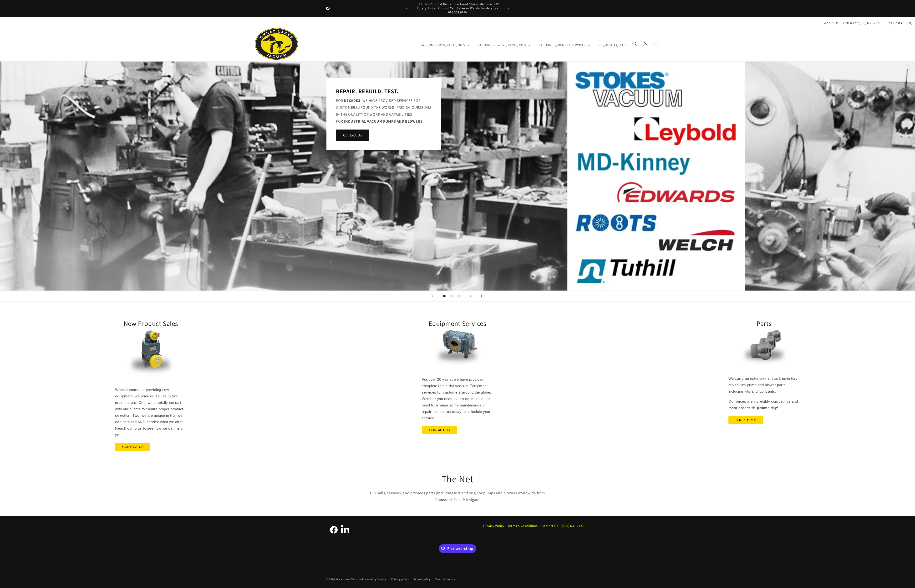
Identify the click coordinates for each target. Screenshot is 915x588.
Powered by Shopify (374, 579)
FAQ (910, 23)
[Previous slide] (432, 296)
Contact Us (549, 526)
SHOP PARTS (746, 420)
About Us (831, 23)
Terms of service (445, 579)
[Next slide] (470, 296)
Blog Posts (893, 23)
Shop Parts (503, 132)
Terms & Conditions (523, 526)
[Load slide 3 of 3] (458, 296)
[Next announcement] (508, 8)
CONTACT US (132, 447)
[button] (444, 45)
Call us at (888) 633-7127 (862, 23)
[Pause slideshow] (482, 296)
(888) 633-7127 (573, 526)
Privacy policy (400, 579)
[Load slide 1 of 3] (444, 296)
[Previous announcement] (407, 8)
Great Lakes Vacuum (349, 579)
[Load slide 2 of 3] (451, 296)
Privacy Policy (493, 526)
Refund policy (422, 579)
